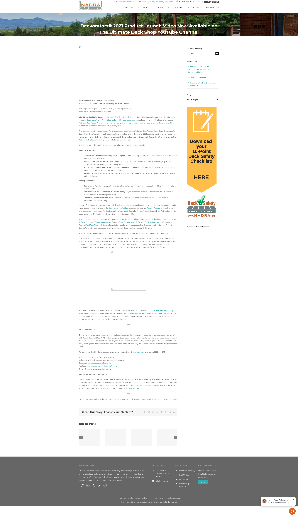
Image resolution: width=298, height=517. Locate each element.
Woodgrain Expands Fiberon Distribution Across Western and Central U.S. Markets (200, 69)
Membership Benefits (184, 485)
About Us (135, 7)
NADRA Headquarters (88, 399)
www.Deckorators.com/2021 (136, 310)
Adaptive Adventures (155, 208)
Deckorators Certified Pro (118, 208)
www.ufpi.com (134, 388)
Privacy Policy (157, 498)
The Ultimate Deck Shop (169, 399)
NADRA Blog (184, 475)
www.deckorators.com (141, 352)
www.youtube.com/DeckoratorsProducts (102, 366)
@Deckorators (110, 357)
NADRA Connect (196, 1)
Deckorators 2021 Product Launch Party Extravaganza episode (111, 120)
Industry (147, 7)
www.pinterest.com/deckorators (99, 369)
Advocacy (179, 7)
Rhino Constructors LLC (128, 222)
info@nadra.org (162, 481)
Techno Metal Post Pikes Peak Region (93, 225)
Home (125, 7)
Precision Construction (153, 222)
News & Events (194, 7)
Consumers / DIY (163, 7)
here (167, 233)
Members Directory (187, 470)
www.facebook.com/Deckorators (99, 363)
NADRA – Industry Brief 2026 (199, 77)
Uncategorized (127, 399)
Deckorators (156, 399)
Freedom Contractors (103, 222)
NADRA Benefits (212, 7)
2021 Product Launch (144, 399)
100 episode (84, 140)
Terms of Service (170, 498)
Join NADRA (183, 479)
